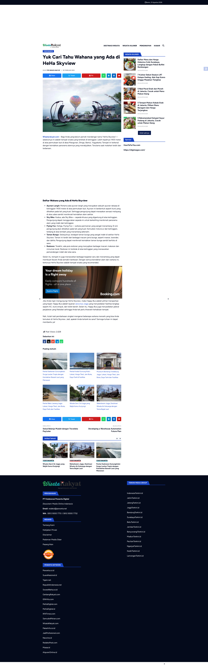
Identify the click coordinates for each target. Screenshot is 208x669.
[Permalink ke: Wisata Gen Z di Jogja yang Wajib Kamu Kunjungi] (82, 393)
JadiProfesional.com (51, 633)
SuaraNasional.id (50, 575)
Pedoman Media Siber (52, 539)
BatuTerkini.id (133, 522)
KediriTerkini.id (133, 551)
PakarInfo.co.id (49, 628)
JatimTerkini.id (133, 498)
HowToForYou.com (132, 145)
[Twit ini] (49, 341)
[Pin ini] (53, 341)
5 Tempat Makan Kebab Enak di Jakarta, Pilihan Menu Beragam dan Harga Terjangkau (151, 106)
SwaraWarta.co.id (50, 590)
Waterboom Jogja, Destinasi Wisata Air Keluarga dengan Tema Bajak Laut (107, 406)
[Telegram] (109, 75)
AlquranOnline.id (50, 652)
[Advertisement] (104, 23)
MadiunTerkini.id (134, 536)
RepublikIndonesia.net (52, 585)
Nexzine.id (47, 638)
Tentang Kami (49, 525)
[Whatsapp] (103, 75)
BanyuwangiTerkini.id (136, 532)
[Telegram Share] (57, 341)
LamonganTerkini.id (135, 556)
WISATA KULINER (130, 46)
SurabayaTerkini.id (134, 517)
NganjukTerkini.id (134, 546)
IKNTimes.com (49, 614)
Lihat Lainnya (144, 133)
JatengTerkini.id (133, 503)
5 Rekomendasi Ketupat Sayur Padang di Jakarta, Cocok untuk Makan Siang (151, 120)
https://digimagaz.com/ (134, 150)
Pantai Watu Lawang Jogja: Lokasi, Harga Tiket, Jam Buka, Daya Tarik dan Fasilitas (54, 406)
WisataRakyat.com (50, 623)
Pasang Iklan (48, 544)
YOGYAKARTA (48, 51)
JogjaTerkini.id (133, 507)
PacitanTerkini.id (134, 541)
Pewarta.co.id (48, 570)
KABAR (157, 46)
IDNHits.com (48, 599)
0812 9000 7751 (54, 513)
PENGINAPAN (145, 46)
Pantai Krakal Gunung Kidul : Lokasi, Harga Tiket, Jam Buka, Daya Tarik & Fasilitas (81, 374)
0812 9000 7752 (70, 513)
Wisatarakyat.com (51, 137)
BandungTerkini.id (134, 512)
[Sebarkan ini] (44, 341)
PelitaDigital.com (50, 604)
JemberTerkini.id (134, 527)
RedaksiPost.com (50, 643)
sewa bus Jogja (81, 304)
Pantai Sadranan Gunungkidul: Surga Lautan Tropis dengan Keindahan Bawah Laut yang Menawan (82, 467)
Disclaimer (47, 535)
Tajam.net (47, 580)
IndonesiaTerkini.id (135, 493)
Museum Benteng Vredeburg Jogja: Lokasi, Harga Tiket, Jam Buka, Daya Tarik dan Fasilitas (108, 374)
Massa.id (46, 647)
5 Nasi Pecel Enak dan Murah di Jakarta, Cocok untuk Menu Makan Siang (151, 91)
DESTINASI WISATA (112, 46)
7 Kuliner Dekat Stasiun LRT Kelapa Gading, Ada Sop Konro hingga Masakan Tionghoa (151, 77)
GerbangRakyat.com (51, 594)
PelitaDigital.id (49, 609)
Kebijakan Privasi (50, 530)
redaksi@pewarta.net (58, 508)
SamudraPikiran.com (51, 618)
